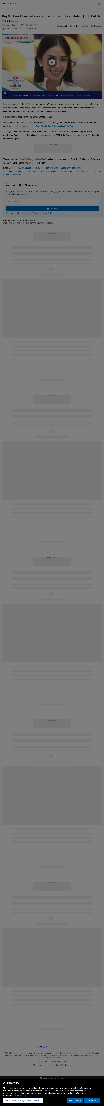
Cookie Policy (20, 1096)
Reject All (92, 1101)
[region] (52, 1092)
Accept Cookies (75, 1101)
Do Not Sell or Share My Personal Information (23, 1101)
